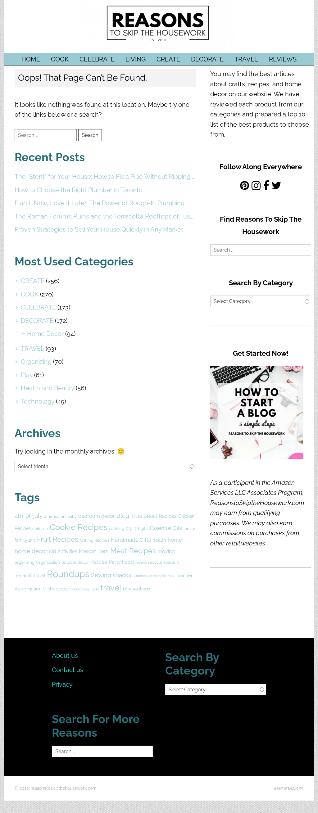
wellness (141, 589)
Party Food (121, 562)
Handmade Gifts (131, 540)
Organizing (36, 361)
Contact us (67, 670)
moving (166, 551)
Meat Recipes (133, 550)
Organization (48, 562)
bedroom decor (96, 516)
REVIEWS (283, 59)
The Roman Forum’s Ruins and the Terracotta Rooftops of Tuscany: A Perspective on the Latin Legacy (105, 216)
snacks (122, 575)
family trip (25, 540)
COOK (60, 59)
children (40, 528)
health (159, 540)
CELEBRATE (97, 59)
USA (127, 589)
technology (55, 589)
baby (72, 516)
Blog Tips (129, 515)
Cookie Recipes (78, 527)
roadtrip (171, 562)
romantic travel (30, 575)
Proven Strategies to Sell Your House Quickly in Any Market (99, 229)
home (175, 540)
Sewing (101, 575)
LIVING (135, 59)
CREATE (168, 59)
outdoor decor (75, 562)
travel (110, 587)
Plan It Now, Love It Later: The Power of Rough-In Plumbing (99, 203)
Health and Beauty (47, 388)
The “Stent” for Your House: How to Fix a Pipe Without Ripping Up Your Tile (105, 176)
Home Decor (45, 333)
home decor (31, 551)
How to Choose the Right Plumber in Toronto (79, 190)
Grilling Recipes (94, 540)
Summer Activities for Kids (153, 576)
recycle (155, 562)
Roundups (68, 573)
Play (27, 375)
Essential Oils (166, 528)
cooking (116, 528)
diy (129, 528)
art (63, 516)
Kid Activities (63, 551)
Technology (37, 401)
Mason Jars (94, 551)
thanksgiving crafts (84, 589)
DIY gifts (141, 528)
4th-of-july (29, 515)
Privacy (62, 684)
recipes (141, 562)
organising (24, 562)
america (51, 516)
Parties (98, 562)
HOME (30, 59)
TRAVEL (246, 59)
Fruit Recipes (57, 539)
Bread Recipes (160, 516)
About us (65, 655)
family (189, 528)
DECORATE (207, 59)
